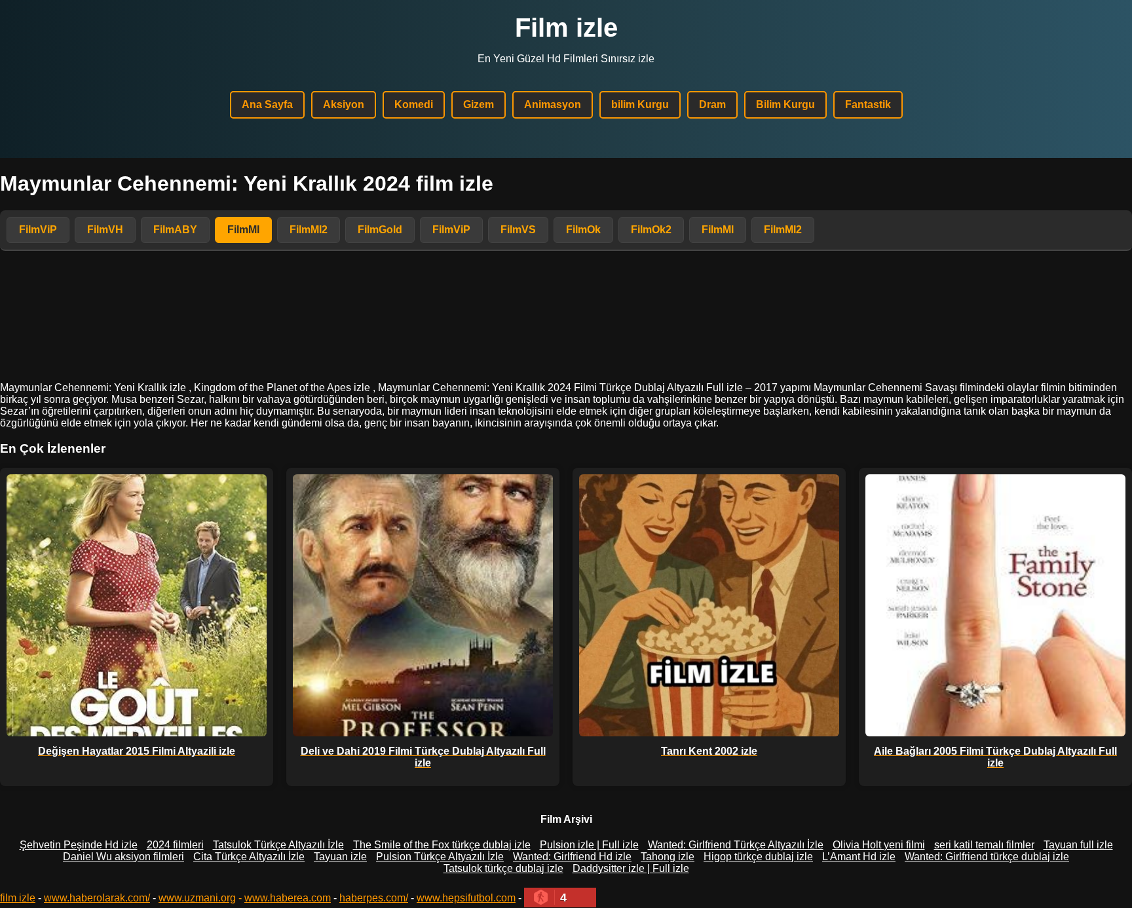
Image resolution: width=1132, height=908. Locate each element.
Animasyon (552, 104)
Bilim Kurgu (785, 104)
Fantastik (868, 104)
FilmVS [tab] (518, 229)
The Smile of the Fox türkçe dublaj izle (442, 844)
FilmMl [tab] (243, 229)
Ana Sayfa (267, 104)
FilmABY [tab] (175, 229)
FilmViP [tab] (38, 229)
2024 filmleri (175, 844)
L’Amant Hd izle (859, 856)
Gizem (478, 104)
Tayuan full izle (1078, 844)
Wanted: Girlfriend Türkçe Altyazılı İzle (735, 844)
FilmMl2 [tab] (309, 229)
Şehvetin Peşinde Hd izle (79, 844)
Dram (712, 104)
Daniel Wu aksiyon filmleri (123, 856)
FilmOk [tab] (583, 229)
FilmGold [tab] (380, 229)
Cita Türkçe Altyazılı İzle (249, 856)
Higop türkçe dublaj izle (758, 856)
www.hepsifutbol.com (466, 897)
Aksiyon (343, 104)
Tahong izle (667, 856)
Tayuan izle (340, 856)
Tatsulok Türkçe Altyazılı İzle (278, 844)
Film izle (566, 27)
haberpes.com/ (373, 897)
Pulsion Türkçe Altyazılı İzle (440, 856)
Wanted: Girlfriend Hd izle (572, 856)
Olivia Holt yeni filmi (879, 844)
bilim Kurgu (640, 104)
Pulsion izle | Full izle (589, 844)
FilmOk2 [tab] (651, 229)
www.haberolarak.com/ (97, 897)
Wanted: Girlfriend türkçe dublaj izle (987, 856)
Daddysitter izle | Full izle (631, 868)
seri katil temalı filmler (984, 844)
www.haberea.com (287, 897)
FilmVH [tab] (105, 229)
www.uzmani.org (197, 897)
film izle (17, 897)
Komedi (413, 104)
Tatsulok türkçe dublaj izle (503, 868)
